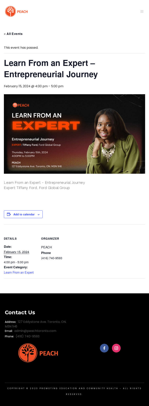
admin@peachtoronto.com (35, 331)
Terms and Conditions (111, 309)
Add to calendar (24, 214)
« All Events (13, 33)
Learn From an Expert (19, 272)
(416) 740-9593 (27, 336)
